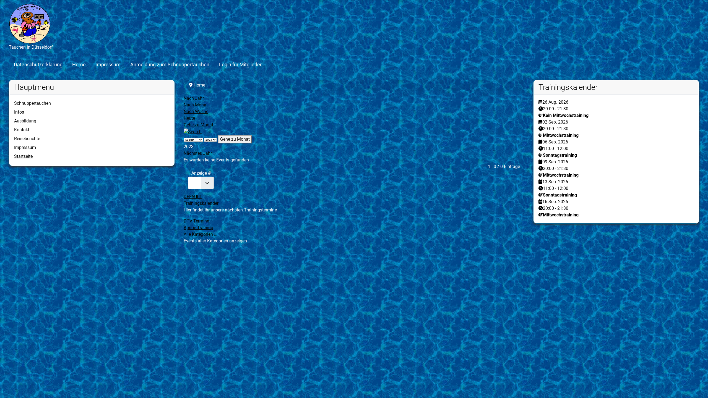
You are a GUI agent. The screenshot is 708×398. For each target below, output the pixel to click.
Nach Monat (196, 105)
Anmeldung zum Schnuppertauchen (169, 64)
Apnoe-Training (198, 227)
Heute (189, 118)
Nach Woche (196, 111)
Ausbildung (25, 121)
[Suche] (193, 131)
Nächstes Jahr (198, 153)
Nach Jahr (194, 98)
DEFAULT (193, 196)
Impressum (108, 64)
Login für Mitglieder (240, 64)
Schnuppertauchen (32, 103)
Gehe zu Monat (198, 124)
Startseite (23, 156)
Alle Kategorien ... (200, 234)
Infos (19, 112)
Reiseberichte (27, 138)
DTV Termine (196, 221)
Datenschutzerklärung (38, 64)
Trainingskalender (201, 203)
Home (79, 64)
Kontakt (21, 129)
